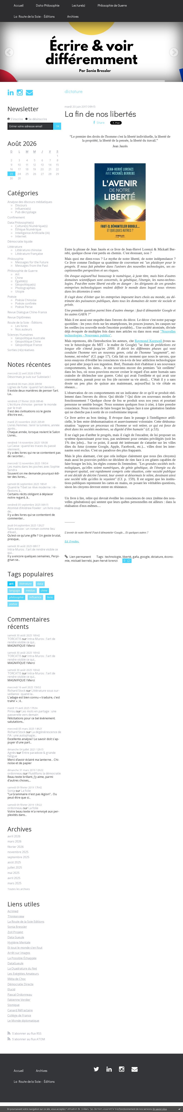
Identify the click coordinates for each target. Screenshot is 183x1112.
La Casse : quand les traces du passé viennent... (32, 447)
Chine (19, 278)
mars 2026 (14, 841)
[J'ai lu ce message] (179, 1109)
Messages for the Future (31, 262)
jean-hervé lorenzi (105, 561)
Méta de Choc (17, 979)
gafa (136, 557)
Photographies (25, 288)
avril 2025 (14, 878)
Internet (20, 236)
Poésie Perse (24, 307)
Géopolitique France (28, 345)
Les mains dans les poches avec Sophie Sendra (34, 468)
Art (17, 274)
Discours (21, 205)
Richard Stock (17, 691)
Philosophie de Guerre (112, 5)
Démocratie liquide (20, 241)
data (40, 584)
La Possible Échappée (22, 958)
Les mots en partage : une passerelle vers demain (32, 713)
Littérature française (29, 253)
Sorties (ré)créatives (21, 350)
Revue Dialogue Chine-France (27, 312)
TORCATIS (14, 639)
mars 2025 (14, 883)
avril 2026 (14, 836)
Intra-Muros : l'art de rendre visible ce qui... (33, 551)
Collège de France (19, 1015)
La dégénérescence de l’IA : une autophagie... (34, 733)
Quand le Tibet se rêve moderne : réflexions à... (32, 489)
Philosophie (15, 259)
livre (50, 597)
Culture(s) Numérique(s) (31, 226)
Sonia (11, 791)
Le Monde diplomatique (23, 1021)
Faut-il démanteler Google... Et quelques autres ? (120, 532)
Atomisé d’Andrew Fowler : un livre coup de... (34, 509)
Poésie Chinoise (25, 300)
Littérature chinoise (28, 250)
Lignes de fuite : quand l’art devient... (32, 387)
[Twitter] (96, 1069)
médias (30, 590)
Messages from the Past (31, 265)
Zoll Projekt (15, 932)
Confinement (16, 217)
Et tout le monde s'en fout (25, 948)
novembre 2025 (18, 852)
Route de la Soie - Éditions (25, 322)
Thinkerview (16, 916)
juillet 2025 (15, 867)
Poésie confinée (25, 303)
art (11, 584)
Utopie (19, 291)
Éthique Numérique (28, 229)
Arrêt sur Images (19, 953)
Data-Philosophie (47, 5)
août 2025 (14, 862)
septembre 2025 (18, 857)
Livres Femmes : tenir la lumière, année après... (34, 427)
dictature (157, 557)
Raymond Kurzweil (149, 341)
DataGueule (15, 963)
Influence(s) (23, 208)
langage (14, 590)
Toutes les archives (19, 889)
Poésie (12, 296)
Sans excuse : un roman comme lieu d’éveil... (31, 530)
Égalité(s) (21, 281)
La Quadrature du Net (22, 968)
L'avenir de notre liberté (78, 532)
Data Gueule (16, 937)
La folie (26, 791)
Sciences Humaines (20, 334)
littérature (25, 584)
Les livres (21, 326)
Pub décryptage (25, 212)
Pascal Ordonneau (20, 995)
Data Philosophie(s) (21, 222)
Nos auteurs (23, 329)
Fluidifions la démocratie (44, 773)
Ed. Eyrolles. (72, 541)
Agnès (12, 753)
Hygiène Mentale (19, 942)
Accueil (18, 5)
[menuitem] (19, 5)
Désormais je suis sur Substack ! (29, 377)
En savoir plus (160, 1109)
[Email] (29, 92)
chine (44, 590)
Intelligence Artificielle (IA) (32, 233)
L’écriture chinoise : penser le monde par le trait (32, 406)
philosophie (16, 597)
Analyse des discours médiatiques (30, 202)
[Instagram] (20, 92)
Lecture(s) (78, 5)
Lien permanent (80, 557)
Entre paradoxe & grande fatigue (32, 754)
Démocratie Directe (20, 984)
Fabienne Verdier (19, 1000)
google (145, 557)
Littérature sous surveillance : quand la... (34, 692)
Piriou (12, 711)
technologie (113, 557)
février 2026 (16, 847)
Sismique (13, 1005)
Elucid (11, 989)
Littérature (15, 246)
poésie (13, 604)
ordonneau (15, 773)
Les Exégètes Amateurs (23, 974)
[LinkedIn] (11, 92)
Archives (73, 16)
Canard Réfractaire (20, 1010)
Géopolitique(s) (25, 284)
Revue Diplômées (19, 317)
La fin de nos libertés (100, 113)
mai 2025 (13, 873)
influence (35, 597)
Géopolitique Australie (30, 338)
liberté (126, 557)
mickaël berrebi (81, 561)
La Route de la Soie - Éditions (34, 16)
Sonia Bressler (17, 927)
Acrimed (13, 911)
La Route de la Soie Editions (26, 922)
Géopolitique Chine (28, 341)
